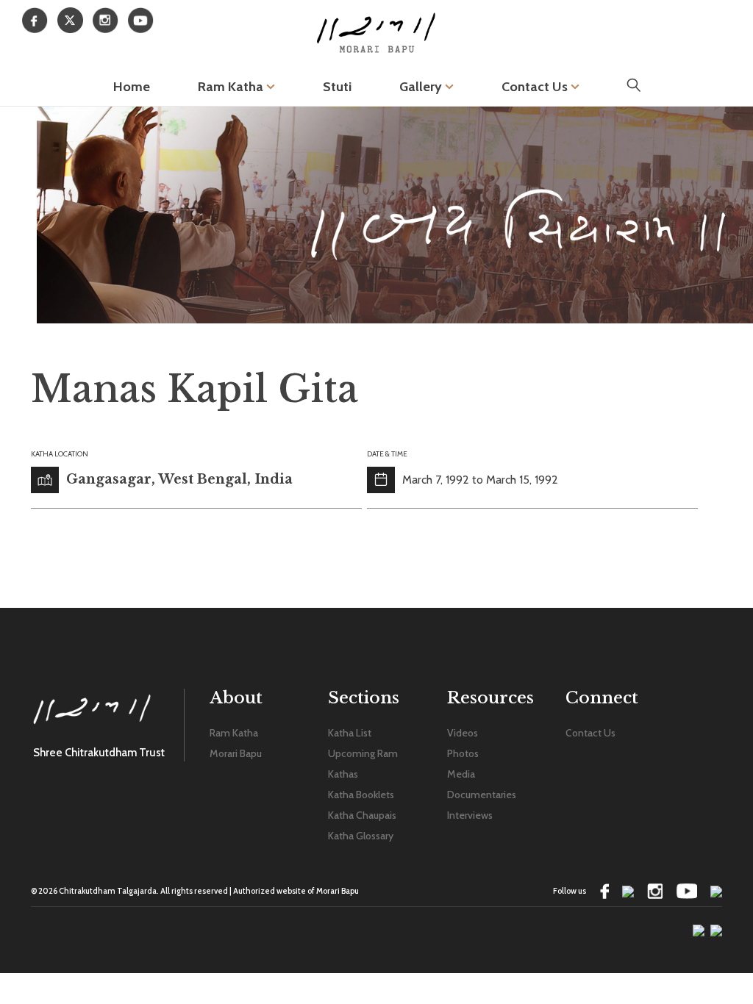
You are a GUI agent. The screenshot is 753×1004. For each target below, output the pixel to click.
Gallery (422, 87)
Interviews (470, 815)
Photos (463, 753)
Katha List (349, 732)
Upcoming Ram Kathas (363, 764)
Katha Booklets (361, 794)
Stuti (337, 87)
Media (461, 774)
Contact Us (536, 87)
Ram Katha (232, 87)
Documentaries (481, 794)
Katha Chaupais (362, 815)
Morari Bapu (236, 753)
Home (131, 87)
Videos (462, 732)
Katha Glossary (360, 835)
